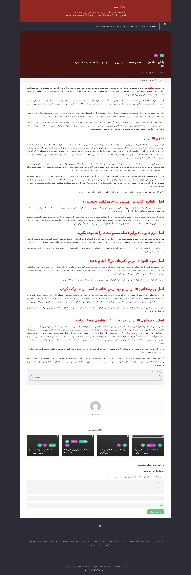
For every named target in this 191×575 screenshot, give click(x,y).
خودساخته (95, 414)
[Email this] (137, 80)
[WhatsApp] (35, 26)
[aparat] (31, 26)
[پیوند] (162, 26)
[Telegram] (44, 26)
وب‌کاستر (88, 570)
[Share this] (130, 80)
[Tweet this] (123, 80)
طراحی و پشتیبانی (100, 570)
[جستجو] (25, 26)
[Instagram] (40, 26)
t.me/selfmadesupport (73, 15)
